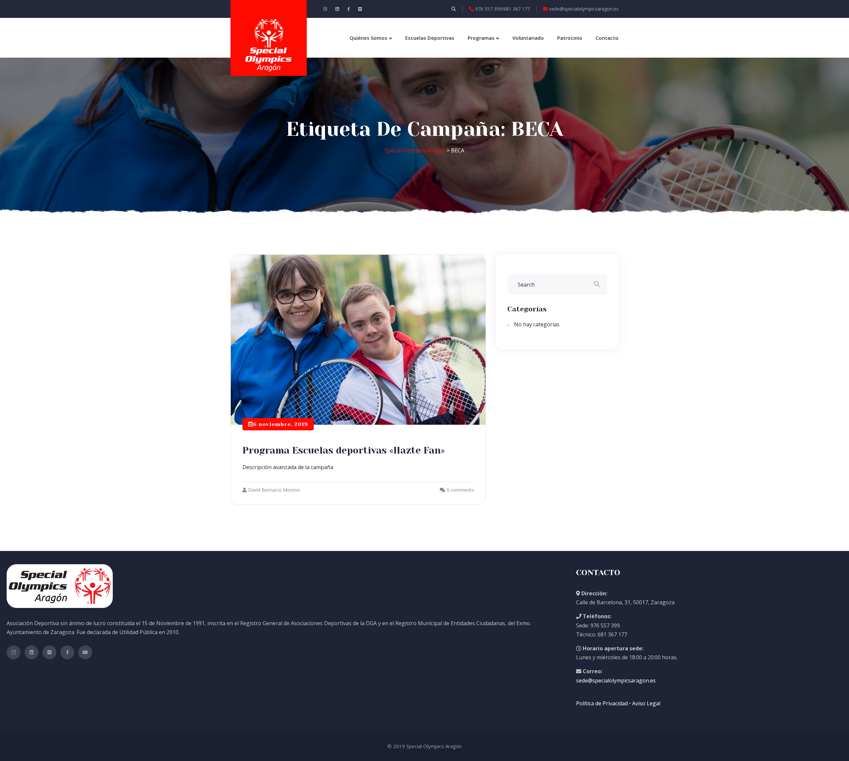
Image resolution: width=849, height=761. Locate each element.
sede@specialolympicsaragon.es (584, 9)
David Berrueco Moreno (274, 490)
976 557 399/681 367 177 (502, 9)
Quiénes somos (368, 37)
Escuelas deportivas (429, 37)
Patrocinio (569, 37)
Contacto (607, 37)
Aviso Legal (645, 703)
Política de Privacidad (602, 703)
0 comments (460, 490)
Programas (481, 37)
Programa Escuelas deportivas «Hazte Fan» (343, 450)
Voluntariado (528, 37)
